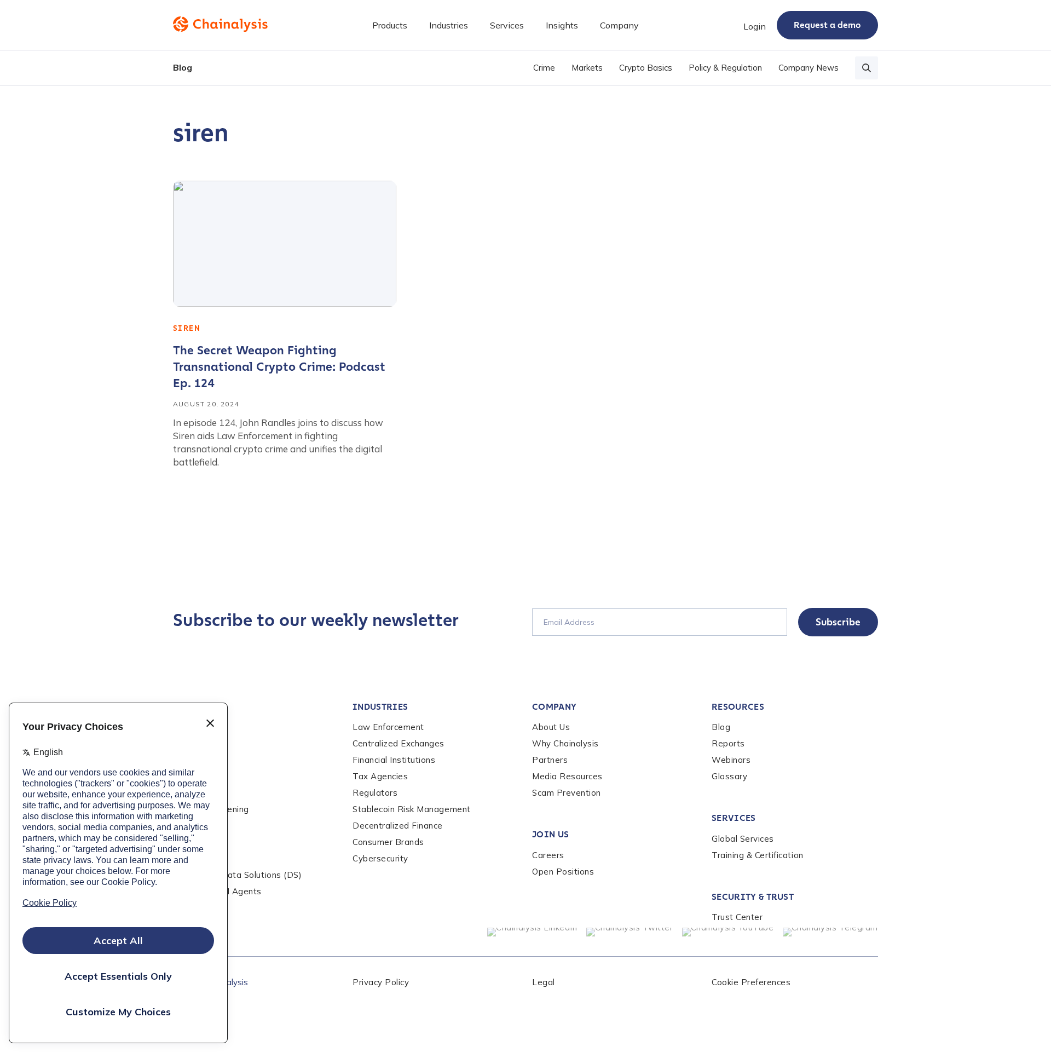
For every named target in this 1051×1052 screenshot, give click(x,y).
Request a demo (827, 25)
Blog (182, 67)
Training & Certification (758, 855)
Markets (587, 67)
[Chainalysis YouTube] (728, 932)
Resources (738, 707)
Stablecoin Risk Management (412, 809)
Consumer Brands (388, 842)
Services (734, 818)
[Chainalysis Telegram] (831, 932)
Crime (544, 67)
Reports (728, 743)
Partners (550, 760)
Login (754, 26)
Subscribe (838, 622)
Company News (808, 67)
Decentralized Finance (398, 825)
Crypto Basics (645, 67)
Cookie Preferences (751, 982)
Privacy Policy (381, 982)
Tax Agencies (380, 776)
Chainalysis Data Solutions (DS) (237, 875)
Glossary (729, 776)
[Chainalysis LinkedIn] (532, 932)
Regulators (375, 792)
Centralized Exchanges (398, 743)
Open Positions (563, 871)
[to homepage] (220, 24)
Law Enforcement (388, 727)
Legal (543, 982)
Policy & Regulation (725, 67)
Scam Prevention (566, 792)
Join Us (550, 834)
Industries (380, 707)
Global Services (743, 838)
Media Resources (567, 776)
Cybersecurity (380, 858)
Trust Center (737, 917)
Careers (548, 855)
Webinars (731, 760)
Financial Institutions (394, 760)
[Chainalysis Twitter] (629, 932)
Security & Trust (753, 897)
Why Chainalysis (565, 743)
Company (554, 707)
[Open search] (866, 67)
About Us (551, 727)
